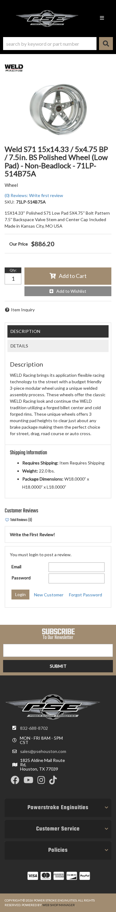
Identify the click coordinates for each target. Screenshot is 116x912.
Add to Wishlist (71, 291)
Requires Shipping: (40, 462)
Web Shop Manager (58, 905)
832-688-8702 (34, 728)
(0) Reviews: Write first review (34, 195)
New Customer (48, 594)
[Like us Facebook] (15, 781)
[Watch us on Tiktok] (53, 781)
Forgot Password (85, 594)
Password (21, 577)
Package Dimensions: (42, 478)
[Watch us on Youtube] (28, 781)
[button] (58, 43)
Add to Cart (73, 275)
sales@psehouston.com (43, 751)
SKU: (10, 201)
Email (16, 566)
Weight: (30, 470)
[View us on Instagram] (41, 781)
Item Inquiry (23, 309)
